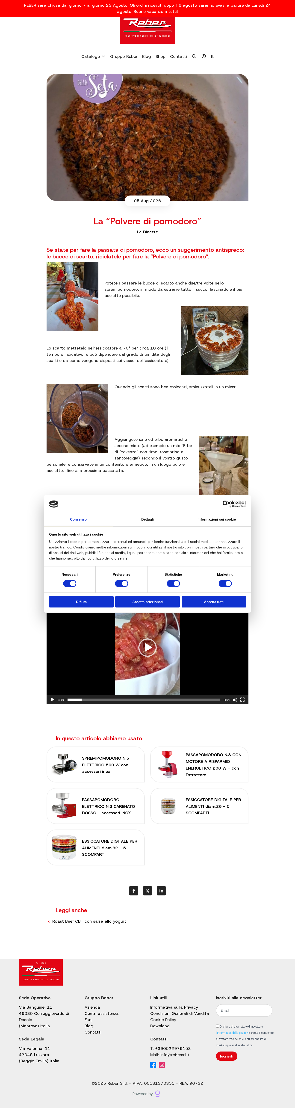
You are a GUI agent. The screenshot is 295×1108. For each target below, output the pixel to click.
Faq (88, 1019)
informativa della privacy (232, 1032)
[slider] (144, 700)
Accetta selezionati (147, 602)
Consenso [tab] (78, 519)
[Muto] (235, 699)
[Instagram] (162, 1065)
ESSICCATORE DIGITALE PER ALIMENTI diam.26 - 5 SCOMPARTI (213, 806)
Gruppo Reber (124, 56)
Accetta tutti (214, 602)
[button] (147, 647)
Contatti (178, 56)
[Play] (52, 699)
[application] (147, 647)
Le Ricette (147, 232)
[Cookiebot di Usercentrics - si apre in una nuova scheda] (226, 504)
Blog (146, 56)
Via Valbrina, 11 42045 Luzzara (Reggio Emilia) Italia (39, 1055)
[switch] (121, 583)
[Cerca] (194, 56)
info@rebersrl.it (174, 1055)
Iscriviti (226, 1056)
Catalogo (90, 56)
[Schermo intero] (242, 699)
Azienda (92, 1007)
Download (160, 1026)
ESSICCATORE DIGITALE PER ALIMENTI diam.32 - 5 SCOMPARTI (109, 847)
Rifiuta (81, 602)
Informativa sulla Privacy (174, 1007)
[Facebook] (153, 1065)
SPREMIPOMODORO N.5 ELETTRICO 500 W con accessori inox (105, 764)
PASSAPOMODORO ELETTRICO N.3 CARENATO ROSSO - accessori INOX (108, 806)
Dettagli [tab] (147, 519)
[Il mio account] (204, 56)
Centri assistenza (102, 1013)
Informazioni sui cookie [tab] (217, 519)
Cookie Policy (163, 1019)
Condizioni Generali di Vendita (179, 1013)
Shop (160, 56)
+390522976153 (173, 1048)
